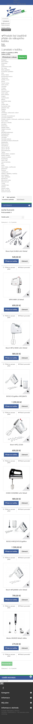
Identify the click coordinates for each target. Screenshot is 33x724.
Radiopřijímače (5, 134)
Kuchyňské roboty (6, 101)
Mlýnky (3, 99)
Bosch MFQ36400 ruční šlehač (16, 590)
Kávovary (3, 89)
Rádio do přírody (5, 190)
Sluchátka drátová (6, 139)
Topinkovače (4, 78)
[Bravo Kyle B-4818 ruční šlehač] (16, 236)
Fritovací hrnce (5, 91)
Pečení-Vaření (5, 75)
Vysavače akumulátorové (8, 116)
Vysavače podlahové (6, 117)
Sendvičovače (5, 98)
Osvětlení (4, 124)
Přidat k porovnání (24, 267)
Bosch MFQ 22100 (16, 445)
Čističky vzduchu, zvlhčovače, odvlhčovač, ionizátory (15, 119)
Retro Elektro (4, 61)
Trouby (3, 183)
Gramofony (4, 63)
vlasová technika (5, 162)
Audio (2, 130)
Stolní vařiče (4, 93)
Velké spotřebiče (5, 177)
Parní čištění (4, 121)
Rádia (2, 65)
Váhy (2, 103)
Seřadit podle (5, 217)
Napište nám (16, 2)
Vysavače (4, 114)
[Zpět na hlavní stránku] (3, 197)
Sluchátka (4, 137)
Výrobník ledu (5, 185)
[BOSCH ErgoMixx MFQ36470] (16, 381)
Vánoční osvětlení (6, 157)
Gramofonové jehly (6, 66)
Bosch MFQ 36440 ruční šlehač (16, 348)
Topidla (3, 111)
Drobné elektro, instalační (8, 154)
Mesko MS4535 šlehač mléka (16, 638)
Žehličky (3, 109)
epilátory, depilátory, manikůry (9, 173)
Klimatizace (4, 178)
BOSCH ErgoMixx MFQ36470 (16, 396)
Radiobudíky (4, 142)
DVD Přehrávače (5, 150)
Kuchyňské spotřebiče (7, 71)
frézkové (3, 170)
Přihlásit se (17, 0)
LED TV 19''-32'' (5, 147)
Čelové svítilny (5, 188)
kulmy (3, 165)
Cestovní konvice (6, 191)
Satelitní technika (6, 129)
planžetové (4, 168)
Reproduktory (4, 135)
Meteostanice (5, 144)
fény (2, 163)
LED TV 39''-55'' (5, 149)
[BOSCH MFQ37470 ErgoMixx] (16, 526)
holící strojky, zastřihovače (8, 167)
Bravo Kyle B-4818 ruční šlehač (16, 251)
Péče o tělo (4, 160)
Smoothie (3, 86)
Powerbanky (4, 158)
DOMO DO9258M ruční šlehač (16, 493)
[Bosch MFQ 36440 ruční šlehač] (16, 333)
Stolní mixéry (4, 84)
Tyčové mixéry (5, 83)
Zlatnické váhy (5, 107)
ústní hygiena (5, 175)
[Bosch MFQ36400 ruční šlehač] (16, 575)
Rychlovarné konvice (6, 76)
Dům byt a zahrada (6, 122)
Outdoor (3, 186)
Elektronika (4, 126)
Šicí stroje (4, 68)
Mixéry (3, 81)
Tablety (3, 152)
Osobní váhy (4, 104)
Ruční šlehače (5, 94)
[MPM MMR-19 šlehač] (16, 285)
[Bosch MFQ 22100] (16, 430)
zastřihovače (4, 172)
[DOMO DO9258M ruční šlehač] (16, 478)
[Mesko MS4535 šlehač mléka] (16, 623)
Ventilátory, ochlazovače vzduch (10, 112)
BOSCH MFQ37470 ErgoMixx (16, 541)
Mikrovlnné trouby (6, 180)
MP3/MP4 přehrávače (7, 132)
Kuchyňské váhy (5, 106)
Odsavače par (5, 182)
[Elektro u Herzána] (16, 11)
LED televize (4, 145)
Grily (2, 73)
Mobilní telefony (5, 155)
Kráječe (3, 96)
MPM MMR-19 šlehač (16, 299)
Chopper (3, 88)
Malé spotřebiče (5, 70)
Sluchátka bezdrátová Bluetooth (9, 140)
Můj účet (5, 703)
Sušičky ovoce (5, 79)
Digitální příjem (5, 127)
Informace (7, 205)
